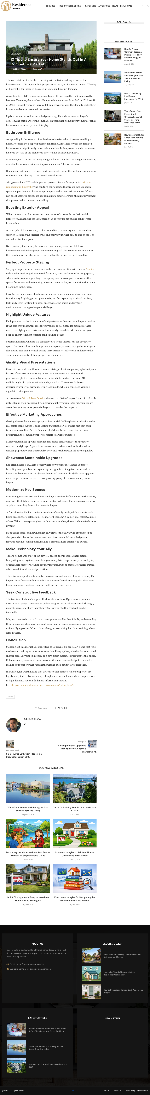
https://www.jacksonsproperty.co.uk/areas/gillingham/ (42, 685)
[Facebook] (142, 6)
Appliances (104, 6)
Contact (106, 1090)
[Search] (148, 6)
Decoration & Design (70, 6)
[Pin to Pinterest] (62, 708)
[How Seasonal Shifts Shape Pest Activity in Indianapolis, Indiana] (112, 139)
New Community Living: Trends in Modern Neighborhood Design (122, 955)
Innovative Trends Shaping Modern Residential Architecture (119, 973)
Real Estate (126, 6)
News (115, 6)
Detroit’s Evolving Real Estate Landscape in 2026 (133, 96)
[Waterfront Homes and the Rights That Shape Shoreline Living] (28, 788)
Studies (90, 269)
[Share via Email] (65, 708)
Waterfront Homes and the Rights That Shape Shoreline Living (133, 77)
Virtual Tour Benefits (33, 398)
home (10, 697)
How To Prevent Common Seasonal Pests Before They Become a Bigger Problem (133, 55)
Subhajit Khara (19, 69)
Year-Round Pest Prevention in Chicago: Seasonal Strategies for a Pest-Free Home (133, 117)
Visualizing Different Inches (137, 1090)
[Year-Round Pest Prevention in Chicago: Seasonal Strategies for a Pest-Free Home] (112, 116)
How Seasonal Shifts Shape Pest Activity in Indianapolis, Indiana (134, 139)
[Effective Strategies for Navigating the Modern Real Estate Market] (74, 878)
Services (50, 6)
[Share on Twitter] (59, 708)
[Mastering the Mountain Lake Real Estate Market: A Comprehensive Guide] (28, 833)
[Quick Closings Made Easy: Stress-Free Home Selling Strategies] (28, 878)
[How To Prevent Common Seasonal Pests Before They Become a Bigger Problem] (112, 53)
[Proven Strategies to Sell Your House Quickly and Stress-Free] (74, 833)
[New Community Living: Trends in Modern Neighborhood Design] (91, 955)
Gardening (90, 6)
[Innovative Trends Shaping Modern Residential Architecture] (91, 973)
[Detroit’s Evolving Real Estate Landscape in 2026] (74, 788)
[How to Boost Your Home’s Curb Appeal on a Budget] (91, 991)
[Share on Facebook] (56, 708)
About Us (117, 1090)
